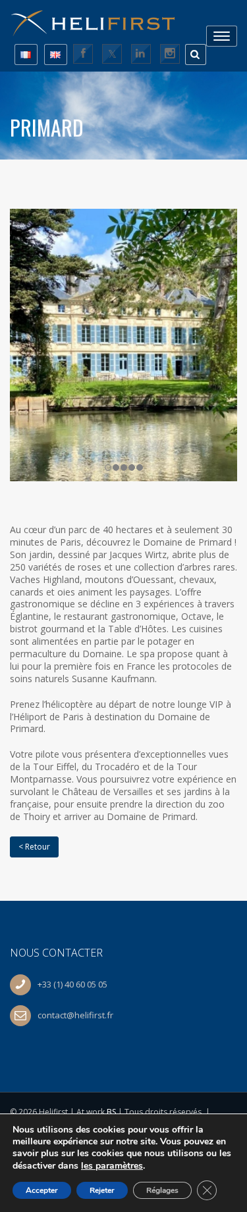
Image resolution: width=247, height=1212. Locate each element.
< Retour (34, 846)
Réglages (162, 1190)
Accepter (42, 1190)
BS (111, 1111)
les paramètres (112, 1165)
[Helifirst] (99, 18)
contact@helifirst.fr (75, 1015)
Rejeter (102, 1190)
